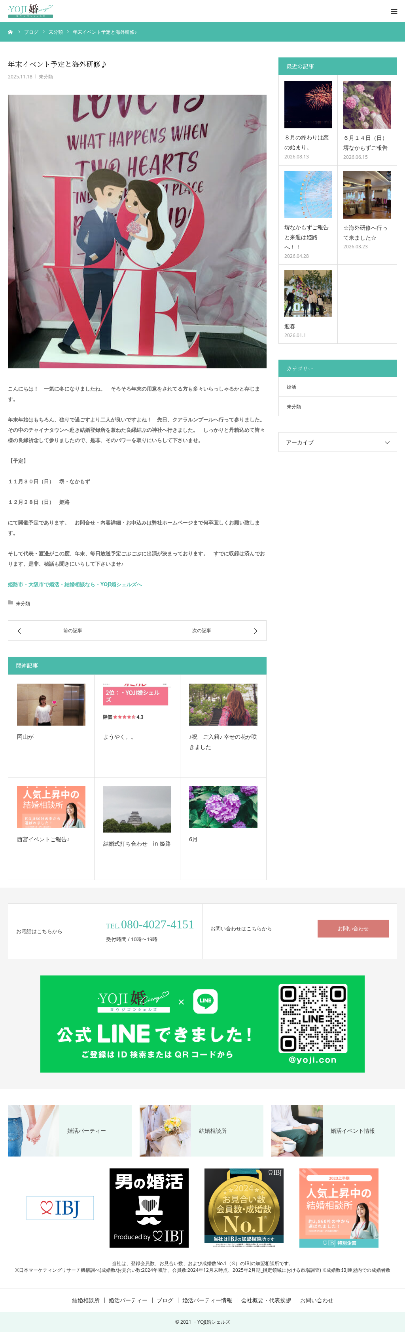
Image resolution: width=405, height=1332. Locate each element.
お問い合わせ (353, 928)
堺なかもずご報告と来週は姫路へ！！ (306, 237)
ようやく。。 (119, 736)
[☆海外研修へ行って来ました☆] (367, 195)
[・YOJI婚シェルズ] (30, 11)
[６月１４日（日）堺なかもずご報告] (367, 105)
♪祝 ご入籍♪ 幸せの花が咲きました (223, 742)
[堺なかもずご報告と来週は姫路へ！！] (308, 194)
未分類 (46, 76)
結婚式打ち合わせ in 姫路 (137, 843)
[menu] (394, 11)
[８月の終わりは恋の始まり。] (308, 104)
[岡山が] (51, 705)
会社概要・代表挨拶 (266, 1300)
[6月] (223, 807)
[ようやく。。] (137, 705)
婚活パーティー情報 (207, 1300)
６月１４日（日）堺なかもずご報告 (365, 142)
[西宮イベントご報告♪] (51, 807)
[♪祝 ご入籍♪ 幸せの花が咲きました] (223, 705)
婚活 (291, 386)
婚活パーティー (128, 1300)
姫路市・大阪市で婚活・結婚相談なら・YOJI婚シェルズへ (75, 584)
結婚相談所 (86, 1300)
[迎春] (308, 293)
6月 (193, 839)
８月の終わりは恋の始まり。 (306, 142)
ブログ (165, 1300)
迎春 (289, 326)
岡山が (25, 736)
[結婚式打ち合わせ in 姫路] (137, 809)
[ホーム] (10, 31)
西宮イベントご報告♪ (43, 839)
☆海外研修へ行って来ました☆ (365, 232)
